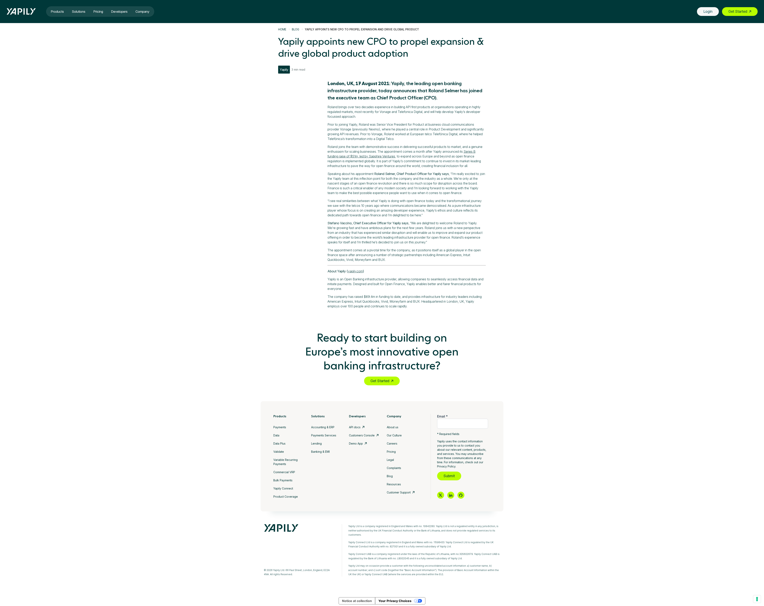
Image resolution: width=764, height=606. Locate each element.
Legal (390, 459)
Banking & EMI (320, 451)
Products (57, 12)
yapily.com (355, 271)
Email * (442, 416)
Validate (278, 451)
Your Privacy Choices (394, 601)
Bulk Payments (282, 480)
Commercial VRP (284, 472)
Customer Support (399, 492)
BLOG (295, 29)
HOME (282, 29)
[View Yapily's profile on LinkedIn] (450, 495)
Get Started (737, 11)
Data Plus (279, 443)
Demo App (356, 443)
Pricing (98, 12)
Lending (316, 443)
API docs (355, 427)
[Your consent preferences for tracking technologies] (757, 599)
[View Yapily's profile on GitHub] (460, 495)
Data (276, 435)
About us (392, 427)
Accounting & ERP (322, 427)
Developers (119, 12)
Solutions (78, 12)
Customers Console (362, 435)
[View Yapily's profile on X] (440, 495)
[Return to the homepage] (21, 11)
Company (142, 12)
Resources (394, 484)
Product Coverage (285, 496)
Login (707, 11)
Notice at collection (357, 601)
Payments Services (323, 435)
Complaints (394, 468)
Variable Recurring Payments (285, 462)
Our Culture (394, 435)
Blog (390, 476)
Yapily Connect (283, 488)
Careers (392, 443)
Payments (279, 427)
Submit (449, 476)
